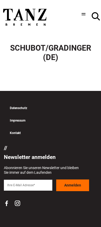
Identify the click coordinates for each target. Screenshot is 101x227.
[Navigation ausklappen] (83, 14)
